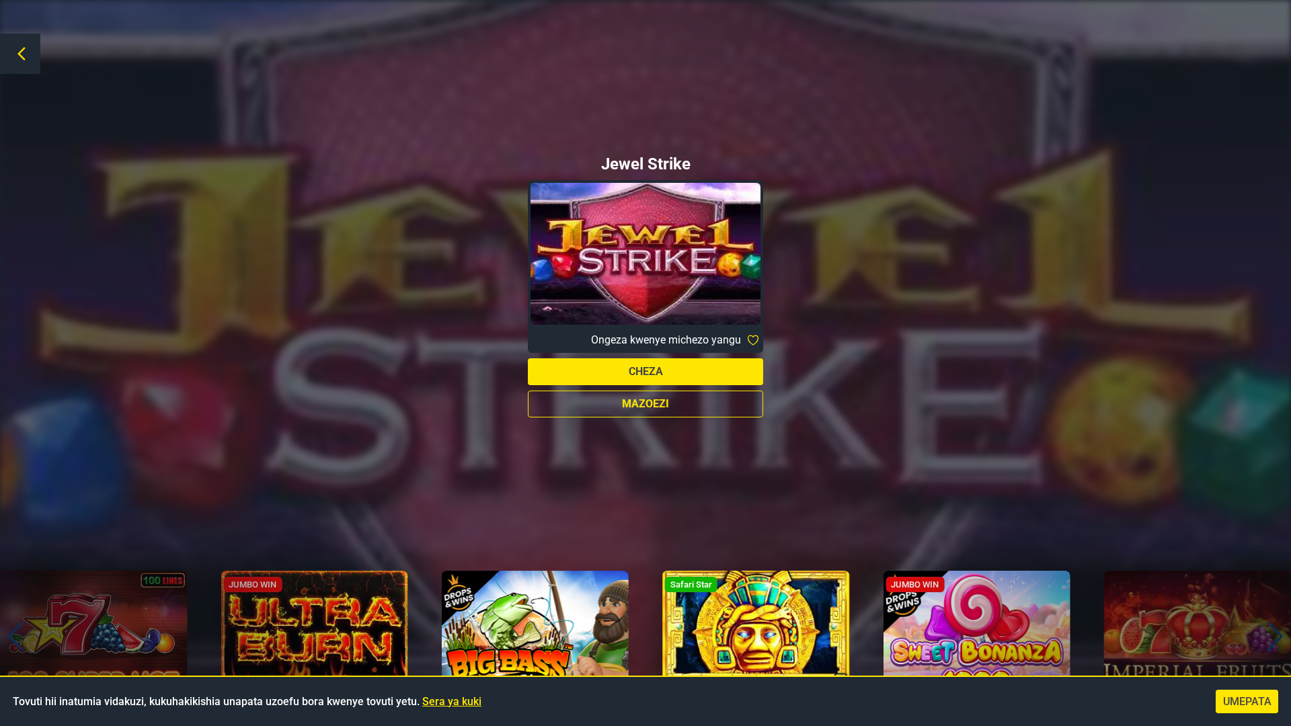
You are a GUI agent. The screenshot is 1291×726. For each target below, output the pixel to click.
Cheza (646, 371)
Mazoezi (645, 403)
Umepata (1247, 701)
